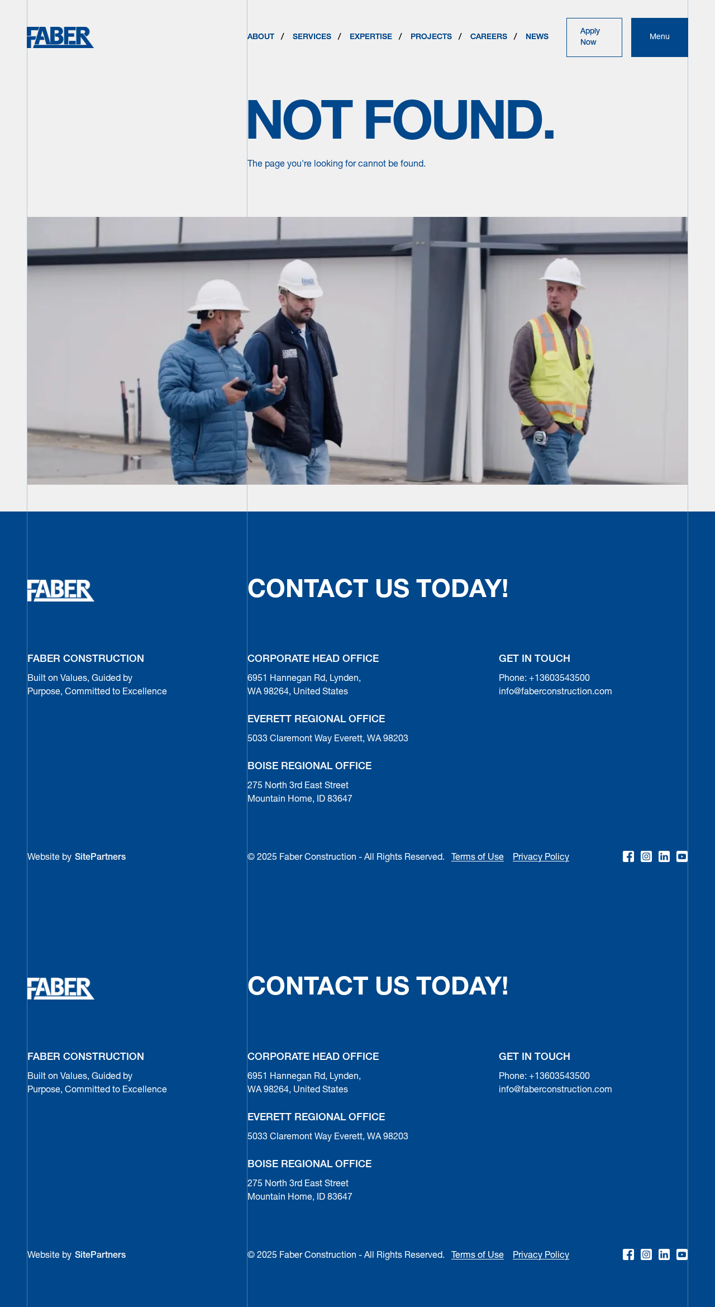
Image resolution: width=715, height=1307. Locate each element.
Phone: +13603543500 (544, 678)
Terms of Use (477, 857)
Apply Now (590, 37)
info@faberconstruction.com (555, 692)
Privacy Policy (541, 857)
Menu (660, 37)
